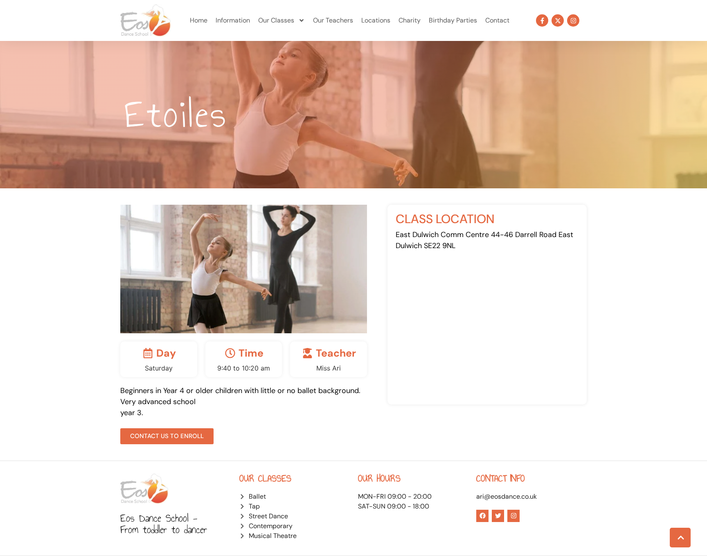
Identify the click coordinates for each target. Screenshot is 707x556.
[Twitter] (498, 516)
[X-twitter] (558, 20)
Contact (497, 20)
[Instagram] (573, 20)
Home (198, 20)
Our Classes (276, 20)
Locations (375, 20)
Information (233, 20)
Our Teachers (333, 20)
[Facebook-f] (542, 20)
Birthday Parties (453, 20)
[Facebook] (482, 516)
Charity (410, 20)
